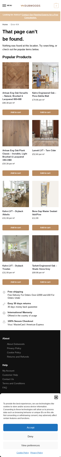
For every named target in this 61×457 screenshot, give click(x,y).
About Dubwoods (16, 344)
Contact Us (8, 379)
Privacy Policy (36, 453)
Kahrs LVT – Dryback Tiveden (12, 267)
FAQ (4, 387)
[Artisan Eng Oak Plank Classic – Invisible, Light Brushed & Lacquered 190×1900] (15, 133)
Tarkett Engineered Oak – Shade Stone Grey (44, 267)
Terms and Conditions (13, 383)
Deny (30, 436)
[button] (56, 397)
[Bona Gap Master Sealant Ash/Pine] (45, 194)
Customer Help (10, 375)
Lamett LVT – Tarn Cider (44, 150)
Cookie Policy (23, 453)
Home (5, 24)
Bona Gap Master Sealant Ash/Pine (44, 213)
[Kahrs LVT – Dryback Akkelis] (15, 194)
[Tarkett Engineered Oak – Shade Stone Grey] (45, 248)
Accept (30, 427)
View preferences (30, 445)
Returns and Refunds (18, 356)
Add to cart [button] (16, 112)
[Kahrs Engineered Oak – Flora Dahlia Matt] (45, 75)
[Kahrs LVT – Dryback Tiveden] (15, 248)
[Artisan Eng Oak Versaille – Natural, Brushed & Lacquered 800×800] (15, 75)
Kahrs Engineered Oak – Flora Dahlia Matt (44, 94)
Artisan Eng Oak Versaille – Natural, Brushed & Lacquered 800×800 (15, 96)
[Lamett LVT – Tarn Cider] (45, 133)
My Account (8, 370)
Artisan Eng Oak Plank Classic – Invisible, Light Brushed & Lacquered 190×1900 (14, 155)
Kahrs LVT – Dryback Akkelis (12, 213)
